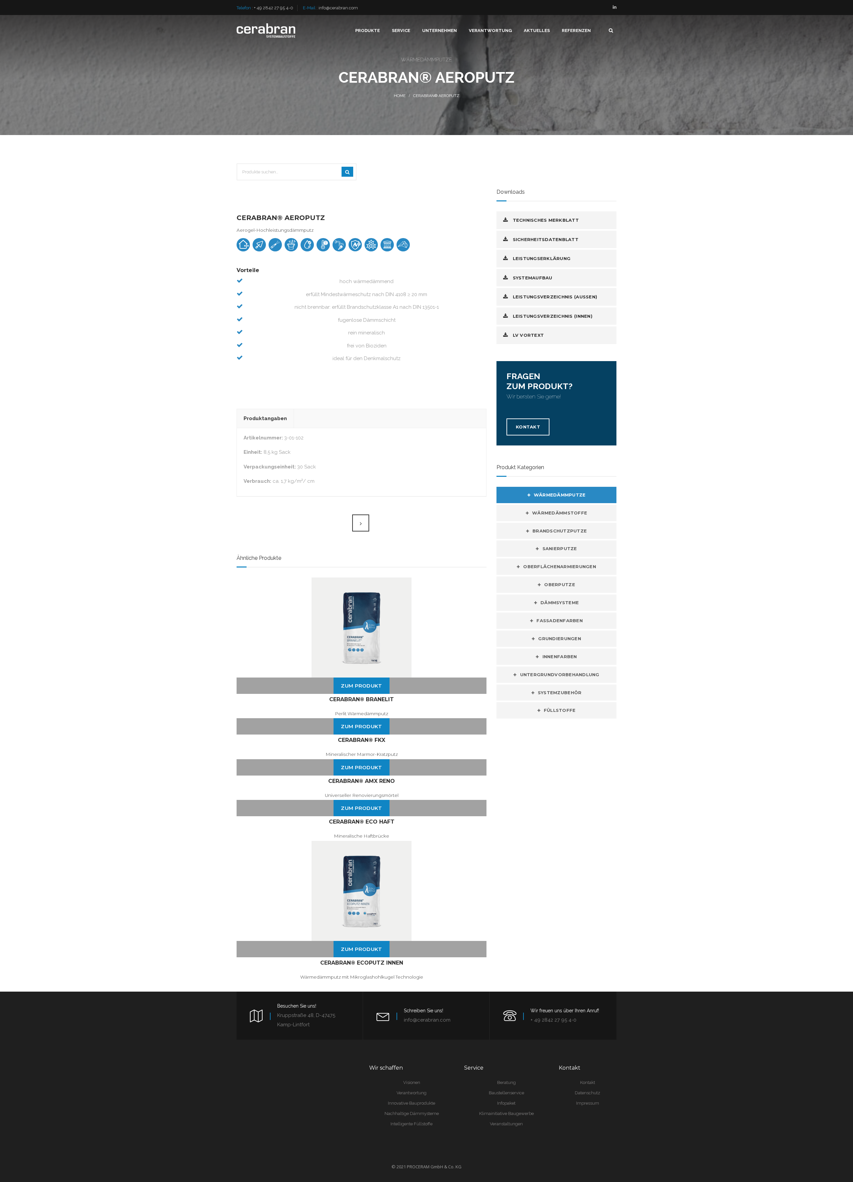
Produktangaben (265, 418)
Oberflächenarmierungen (559, 566)
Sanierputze (559, 548)
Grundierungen (559, 638)
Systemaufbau (531, 277)
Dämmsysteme (559, 602)
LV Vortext (527, 335)
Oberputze (559, 584)
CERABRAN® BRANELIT (361, 699)
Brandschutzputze (559, 530)
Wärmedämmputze (560, 494)
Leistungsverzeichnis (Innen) (551, 316)
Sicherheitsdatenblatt (544, 239)
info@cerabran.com (338, 7)
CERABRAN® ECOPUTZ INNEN (361, 963)
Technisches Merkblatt (545, 220)
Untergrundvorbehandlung (559, 674)
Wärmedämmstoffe (559, 512)
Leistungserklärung (540, 258)
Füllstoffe (560, 710)
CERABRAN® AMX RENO (361, 781)
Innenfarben (559, 656)
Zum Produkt (361, 686)
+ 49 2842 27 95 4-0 (273, 7)
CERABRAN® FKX (361, 740)
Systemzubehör (559, 692)
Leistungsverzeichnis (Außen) (554, 296)
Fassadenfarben (559, 620)
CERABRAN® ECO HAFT (362, 822)
